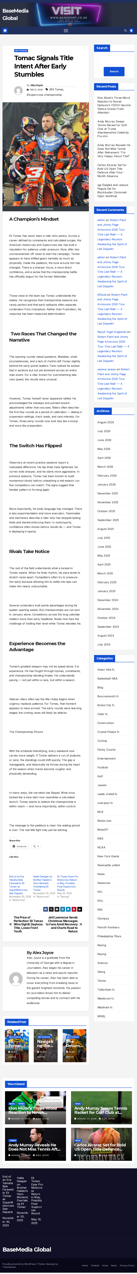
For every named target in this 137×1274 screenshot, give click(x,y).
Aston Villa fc (106, 669)
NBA (100, 838)
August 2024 (105, 635)
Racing (101, 945)
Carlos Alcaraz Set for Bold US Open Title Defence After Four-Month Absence (100, 1149)
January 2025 (106, 591)
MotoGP (102, 829)
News (101, 874)
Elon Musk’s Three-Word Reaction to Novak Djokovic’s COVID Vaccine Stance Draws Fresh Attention (114, 105)
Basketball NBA (107, 678)
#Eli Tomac (56, 89)
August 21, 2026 (21, 1119)
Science (102, 963)
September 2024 (108, 626)
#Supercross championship (44, 94)
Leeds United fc (107, 794)
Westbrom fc (105, 998)
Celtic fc (102, 714)
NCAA (101, 847)
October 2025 (106, 511)
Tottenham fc (106, 989)
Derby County (106, 749)
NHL (100, 900)
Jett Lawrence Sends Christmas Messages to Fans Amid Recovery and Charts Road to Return (62, 924)
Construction (105, 723)
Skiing (101, 971)
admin (101, 220)
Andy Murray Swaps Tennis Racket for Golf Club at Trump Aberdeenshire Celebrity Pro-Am (113, 129)
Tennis (101, 980)
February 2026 (107, 475)
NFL (100, 891)
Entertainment (106, 758)
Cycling (102, 740)
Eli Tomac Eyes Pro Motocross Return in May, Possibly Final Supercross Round (67, 883)
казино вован (106, 369)
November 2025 (107, 502)
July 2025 (103, 537)
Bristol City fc (106, 705)
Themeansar (9, 1267)
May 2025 (103, 555)
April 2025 (104, 564)
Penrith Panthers (108, 927)
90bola (101, 294)
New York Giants (108, 856)
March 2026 (105, 466)
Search (102, 48)
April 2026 (104, 457)
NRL (100, 909)
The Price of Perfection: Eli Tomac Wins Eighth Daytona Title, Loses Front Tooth (28, 924)
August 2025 (105, 529)
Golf (100, 776)
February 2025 (107, 582)
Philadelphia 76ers (109, 936)
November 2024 (108, 609)
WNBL (101, 1016)
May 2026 (103, 449)
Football (102, 767)
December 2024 (107, 600)
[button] (125, 30)
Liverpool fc (105, 803)
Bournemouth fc (108, 696)
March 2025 (105, 573)
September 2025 (108, 520)
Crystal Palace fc (108, 732)
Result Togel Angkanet (111, 332)
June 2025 (104, 546)
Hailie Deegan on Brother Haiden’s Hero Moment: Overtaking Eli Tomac (42, 883)
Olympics (103, 918)
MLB (100, 812)
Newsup (50, 1264)
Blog (100, 687)
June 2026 (104, 440)
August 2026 (105, 422)
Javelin (102, 785)
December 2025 (107, 493)
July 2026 (103, 431)
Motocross (21, 51)
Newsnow (103, 883)
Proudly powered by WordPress (19, 1264)
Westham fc (105, 1007)
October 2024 (106, 617)
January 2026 (106, 484)
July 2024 (104, 644)
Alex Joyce (37, 85)
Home (85, 1265)
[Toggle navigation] (66, 30)
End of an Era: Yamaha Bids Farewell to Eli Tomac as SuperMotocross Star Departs (8, 1194)
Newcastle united (108, 865)
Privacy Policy (127, 1265)
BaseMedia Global (27, 1249)
